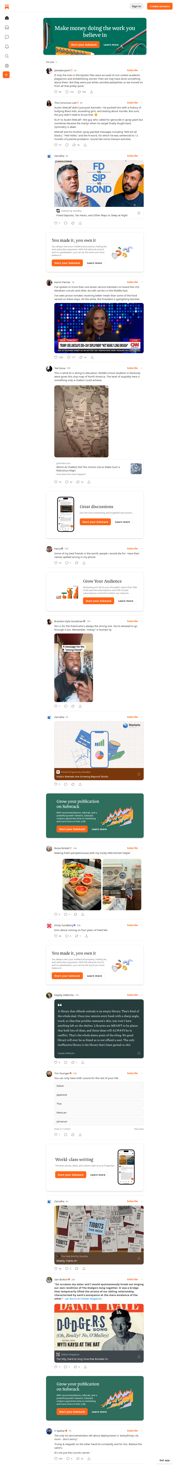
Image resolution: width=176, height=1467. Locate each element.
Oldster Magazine (90, 1298)
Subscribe (132, 70)
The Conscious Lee (65, 102)
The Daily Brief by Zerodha (74, 1256)
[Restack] (73, 223)
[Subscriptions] (7, 27)
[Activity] (7, 46)
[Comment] (67, 145)
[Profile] (7, 66)
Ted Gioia (59, 368)
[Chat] (7, 37)
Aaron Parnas (62, 282)
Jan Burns (71, 1298)
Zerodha (59, 155)
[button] (7, 18)
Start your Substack (84, 44)
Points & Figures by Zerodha (75, 772)
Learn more (111, 44)
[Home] (7, 7)
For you (50, 62)
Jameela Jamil (62, 70)
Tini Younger (61, 1073)
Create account (160, 6)
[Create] (6, 74)
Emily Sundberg (63, 925)
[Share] (91, 92)
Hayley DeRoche (64, 995)
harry (57, 548)
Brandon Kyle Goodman (68, 621)
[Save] (139, 213)
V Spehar (59, 1430)
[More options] (142, 70)
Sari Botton (61, 1279)
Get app (165, 1460)
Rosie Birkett (61, 848)
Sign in (136, 6)
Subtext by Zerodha (71, 210)
